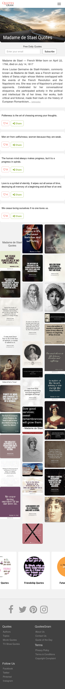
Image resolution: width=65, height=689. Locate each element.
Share (18, 123)
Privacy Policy (42, 650)
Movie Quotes (10, 639)
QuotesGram (8, 4)
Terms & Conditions (45, 654)
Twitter (6, 672)
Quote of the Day (43, 639)
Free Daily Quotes (32, 46)
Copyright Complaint (45, 658)
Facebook (8, 668)
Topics (6, 635)
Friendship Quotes (32, 582)
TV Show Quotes (11, 643)
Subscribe (50, 51)
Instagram (8, 680)
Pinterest (7, 676)
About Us (39, 631)
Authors (7, 631)
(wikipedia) (36, 101)
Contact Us (40, 635)
